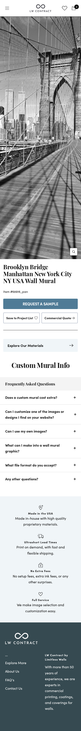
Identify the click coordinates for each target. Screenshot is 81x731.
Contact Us (13, 688)
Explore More (15, 662)
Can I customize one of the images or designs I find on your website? (34, 414)
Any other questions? (21, 478)
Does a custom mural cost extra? (31, 397)
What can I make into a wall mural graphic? (32, 448)
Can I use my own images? (26, 431)
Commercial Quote (57, 318)
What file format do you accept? (31, 465)
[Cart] (73, 8)
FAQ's (9, 680)
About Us (12, 671)
